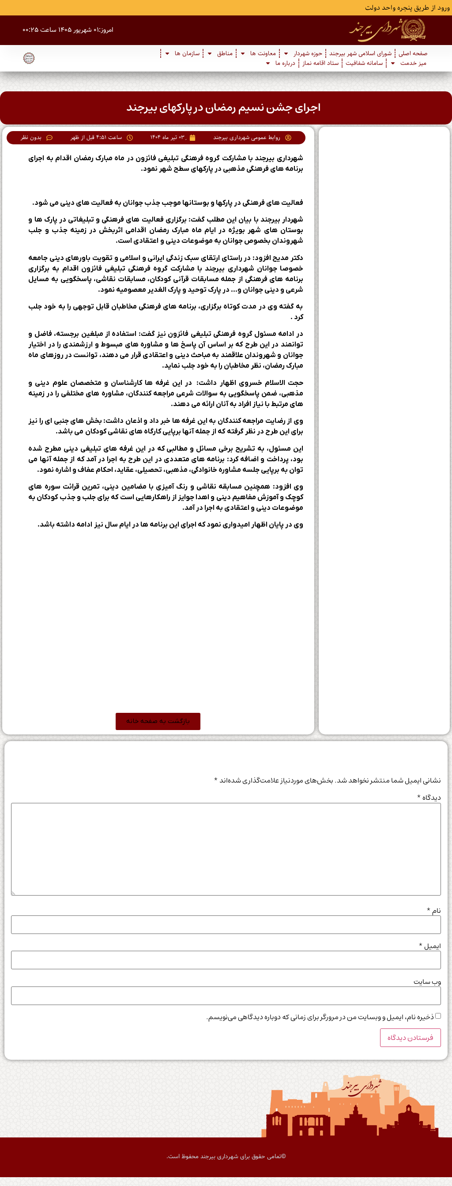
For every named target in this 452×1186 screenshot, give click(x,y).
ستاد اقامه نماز (320, 63)
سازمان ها (187, 53)
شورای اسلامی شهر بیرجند (360, 53)
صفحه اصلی (413, 53)
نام (433, 910)
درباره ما (285, 63)
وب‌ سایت (427, 981)
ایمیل (429, 945)
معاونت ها (263, 53)
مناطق (225, 53)
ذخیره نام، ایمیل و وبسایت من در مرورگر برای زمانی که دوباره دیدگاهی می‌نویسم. (320, 1016)
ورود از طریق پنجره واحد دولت (407, 8)
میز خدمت (413, 63)
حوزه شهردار (308, 53)
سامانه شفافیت (364, 63)
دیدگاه (429, 797)
